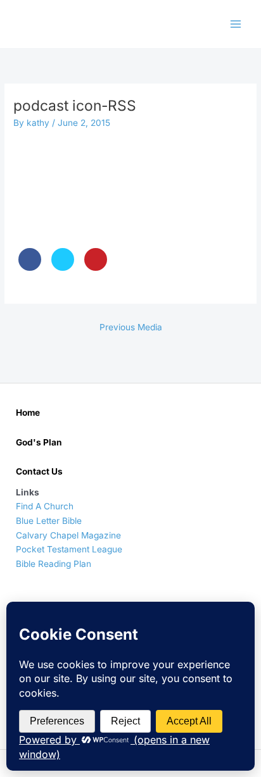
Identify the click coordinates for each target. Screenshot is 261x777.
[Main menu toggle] (236, 24)
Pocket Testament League (69, 549)
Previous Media (130, 327)
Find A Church (44, 506)
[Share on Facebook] (29, 267)
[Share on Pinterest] (95, 267)
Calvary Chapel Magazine (68, 535)
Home (28, 412)
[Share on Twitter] (62, 267)
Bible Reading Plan (53, 564)
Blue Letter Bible (49, 521)
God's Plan (39, 442)
